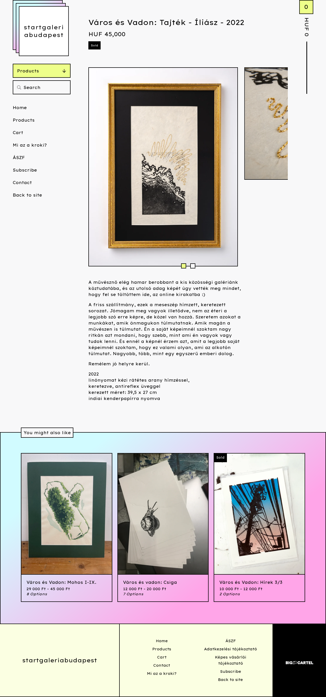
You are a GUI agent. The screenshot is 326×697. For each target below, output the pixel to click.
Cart (18, 132)
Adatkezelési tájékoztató (230, 649)
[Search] (19, 87)
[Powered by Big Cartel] (299, 660)
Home (20, 107)
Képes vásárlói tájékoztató (230, 660)
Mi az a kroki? (30, 145)
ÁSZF (19, 157)
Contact (22, 182)
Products (28, 70)
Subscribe (25, 170)
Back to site (27, 195)
